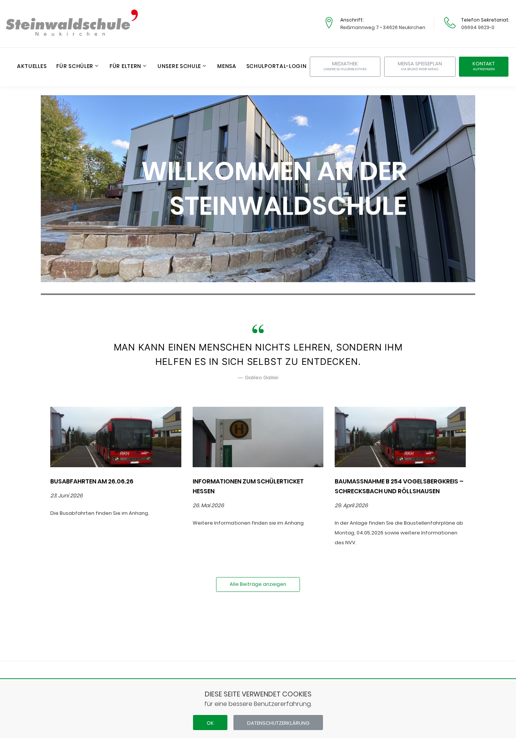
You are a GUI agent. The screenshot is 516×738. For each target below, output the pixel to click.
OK (210, 723)
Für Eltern (125, 66)
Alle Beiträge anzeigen (258, 584)
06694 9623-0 (477, 27)
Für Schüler (74, 66)
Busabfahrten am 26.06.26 (91, 481)
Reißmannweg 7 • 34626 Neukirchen (382, 27)
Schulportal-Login (276, 66)
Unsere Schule (179, 66)
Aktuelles (31, 66)
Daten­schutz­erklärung (278, 723)
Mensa (226, 66)
